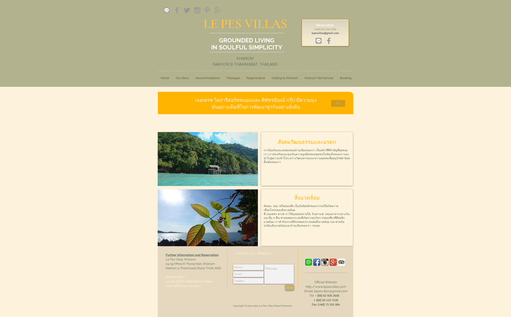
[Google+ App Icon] (333, 262)
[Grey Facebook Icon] (177, 10)
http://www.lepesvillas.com (326, 287)
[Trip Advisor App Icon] (341, 262)
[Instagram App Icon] (325, 262)
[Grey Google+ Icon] (217, 10)
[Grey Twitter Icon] (187, 10)
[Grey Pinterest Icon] (207, 10)
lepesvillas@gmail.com (325, 33)
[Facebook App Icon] (316, 262)
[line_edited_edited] (166, 10)
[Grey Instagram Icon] (197, 10)
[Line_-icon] (308, 262)
